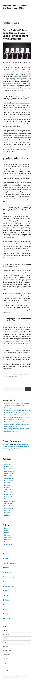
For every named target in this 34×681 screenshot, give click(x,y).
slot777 (5, 591)
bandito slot (16, 76)
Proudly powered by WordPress (11, 678)
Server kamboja (8, 667)
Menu (5, 13)
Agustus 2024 (8, 508)
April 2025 (7, 489)
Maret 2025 (8, 492)
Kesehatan (7, 539)
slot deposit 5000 (8, 586)
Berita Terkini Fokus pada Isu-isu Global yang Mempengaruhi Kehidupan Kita (15, 34)
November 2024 (9, 501)
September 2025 (9, 478)
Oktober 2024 (8, 503)
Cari (4, 386)
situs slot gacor (8, 618)
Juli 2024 (7, 510)
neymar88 (6, 444)
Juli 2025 (7, 483)
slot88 (5, 609)
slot (4, 581)
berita (14, 373)
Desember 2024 (9, 499)
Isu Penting (21, 374)
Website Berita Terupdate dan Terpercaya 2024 (16, 7)
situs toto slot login (9, 577)
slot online (6, 614)
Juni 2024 (7, 513)
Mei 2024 (7, 515)
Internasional (8, 537)
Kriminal (7, 542)
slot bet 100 (6, 554)
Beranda (5, 626)
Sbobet (5, 630)
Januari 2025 (8, 496)
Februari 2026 (9, 466)
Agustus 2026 (8, 462)
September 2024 (9, 506)
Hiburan (7, 535)
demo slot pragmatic (9, 563)
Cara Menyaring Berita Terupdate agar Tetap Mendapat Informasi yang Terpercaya (16, 405)
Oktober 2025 (8, 476)
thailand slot (7, 572)
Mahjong (5, 663)
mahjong (6, 595)
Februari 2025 (8, 494)
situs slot (6, 568)
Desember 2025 (9, 471)
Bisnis (6, 530)
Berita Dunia (21, 373)
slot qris (5, 558)
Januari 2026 (8, 469)
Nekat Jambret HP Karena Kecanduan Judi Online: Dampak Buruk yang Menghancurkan (16, 446)
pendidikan (8, 544)
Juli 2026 (7, 464)
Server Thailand (8, 671)
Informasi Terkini (13, 374)
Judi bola (6, 634)
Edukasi (6, 533)
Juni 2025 (7, 485)
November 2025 (9, 473)
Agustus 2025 (8, 480)
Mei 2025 (7, 487)
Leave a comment (12, 376)
